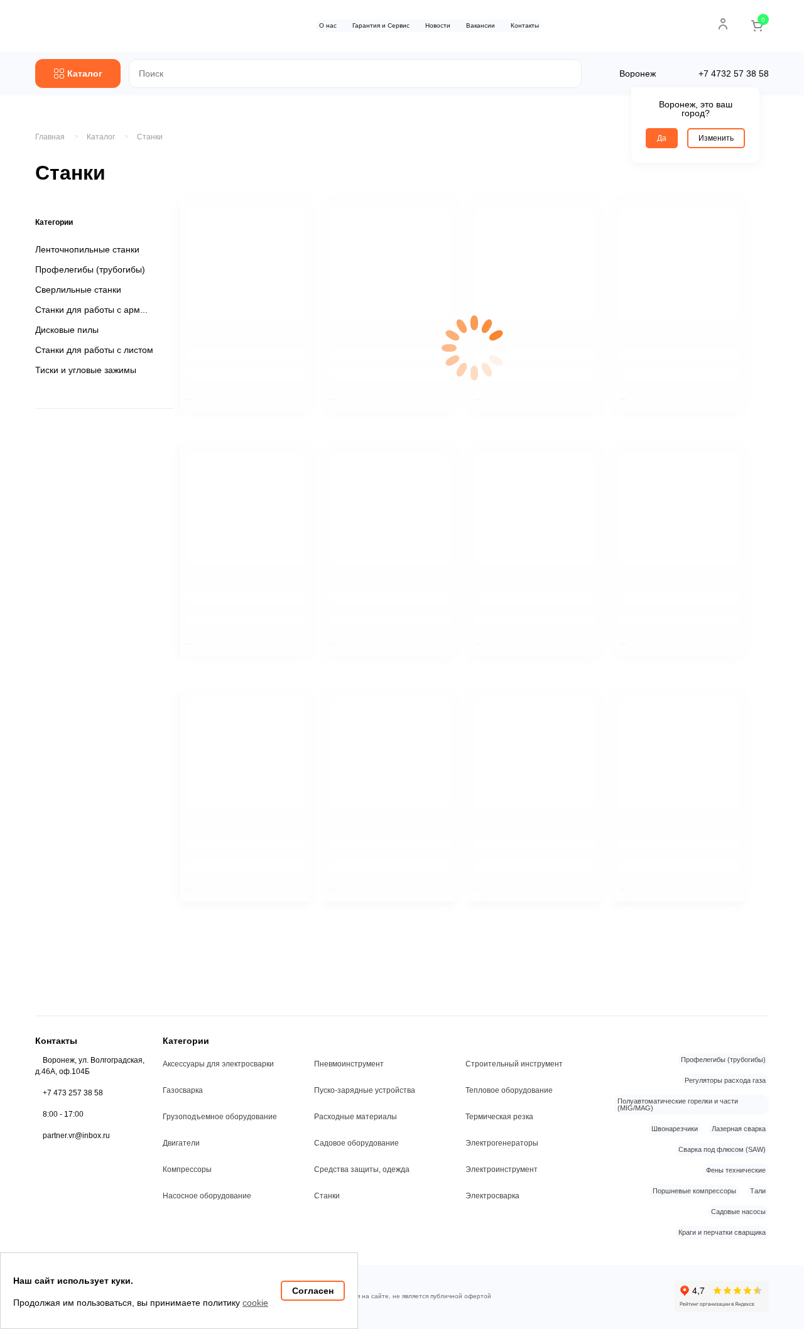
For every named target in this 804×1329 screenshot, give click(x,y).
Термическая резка (499, 1116)
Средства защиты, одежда (362, 1169)
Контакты (525, 25)
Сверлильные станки (78, 290)
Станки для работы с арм (87, 310)
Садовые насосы (738, 1211)
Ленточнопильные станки (87, 249)
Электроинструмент (501, 1169)
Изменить (716, 138)
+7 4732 (733, 73)
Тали (758, 1191)
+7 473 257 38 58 (73, 1092)
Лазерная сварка (739, 1128)
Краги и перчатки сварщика (722, 1232)
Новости (437, 25)
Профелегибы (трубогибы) (90, 269)
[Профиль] (723, 23)
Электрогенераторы (501, 1143)
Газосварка (183, 1090)
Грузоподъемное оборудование (220, 1116)
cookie (255, 1303)
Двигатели (181, 1143)
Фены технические (736, 1170)
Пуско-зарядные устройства (364, 1090)
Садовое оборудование (356, 1143)
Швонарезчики (674, 1128)
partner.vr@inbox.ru (76, 1135)
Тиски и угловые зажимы (85, 370)
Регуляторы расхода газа (725, 1080)
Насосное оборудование (207, 1195)
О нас (328, 25)
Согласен (313, 1291)
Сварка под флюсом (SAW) (722, 1149)
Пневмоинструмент (349, 1064)
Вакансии (480, 25)
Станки (150, 137)
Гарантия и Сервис (381, 25)
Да (661, 138)
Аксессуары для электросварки (218, 1064)
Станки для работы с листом (94, 350)
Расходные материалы (355, 1116)
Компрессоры (187, 1169)
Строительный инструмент (514, 1064)
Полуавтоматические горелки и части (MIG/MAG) (677, 1104)
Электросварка (492, 1195)
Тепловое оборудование (509, 1090)
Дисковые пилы (67, 330)
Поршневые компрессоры (694, 1191)
